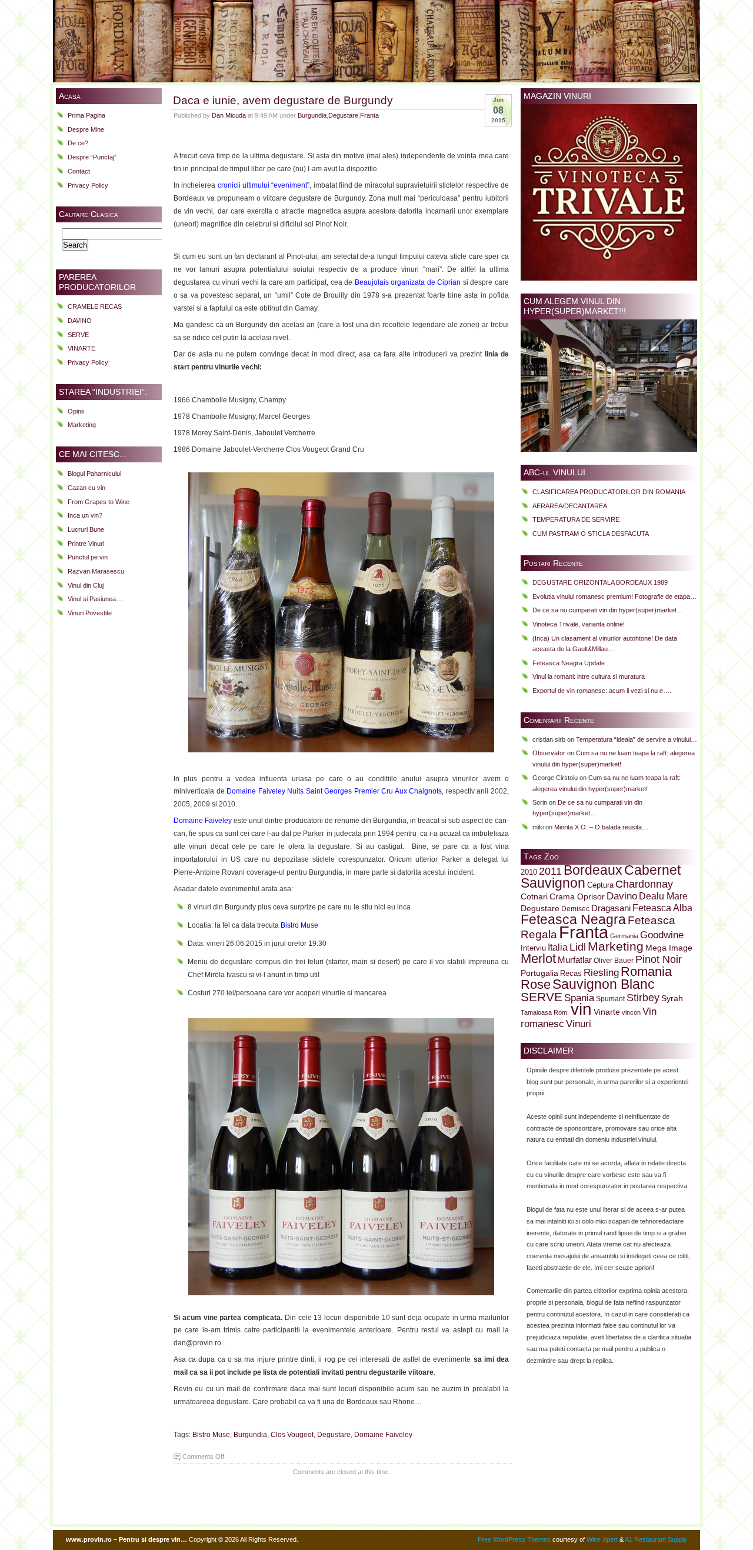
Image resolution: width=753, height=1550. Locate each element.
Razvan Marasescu (96, 571)
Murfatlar (575, 960)
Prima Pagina (86, 115)
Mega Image (668, 948)
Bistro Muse (299, 925)
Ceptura (600, 885)
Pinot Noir (658, 959)
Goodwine (662, 935)
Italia (558, 947)
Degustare (343, 115)
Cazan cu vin (86, 487)
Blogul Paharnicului (94, 473)
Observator (548, 752)
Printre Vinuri (86, 543)
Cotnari (534, 896)
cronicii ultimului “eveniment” (264, 185)
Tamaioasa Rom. (545, 1012)
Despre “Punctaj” (92, 157)
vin (581, 1009)
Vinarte (607, 1011)
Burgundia (312, 115)
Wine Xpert (602, 1539)
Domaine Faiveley (203, 820)
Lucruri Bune (86, 529)
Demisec (575, 908)
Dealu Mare (663, 896)
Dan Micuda (229, 115)
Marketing (82, 424)
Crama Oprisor (577, 896)
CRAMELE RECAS (95, 306)
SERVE (78, 334)
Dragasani (611, 908)
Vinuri (578, 1023)
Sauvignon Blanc (603, 984)
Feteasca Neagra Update (568, 662)
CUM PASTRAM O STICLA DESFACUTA (590, 533)
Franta (369, 115)
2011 (550, 871)
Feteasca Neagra (573, 919)
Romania (646, 971)
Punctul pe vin (88, 557)
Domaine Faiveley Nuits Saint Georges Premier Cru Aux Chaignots (334, 791)
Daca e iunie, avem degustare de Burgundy (283, 100)
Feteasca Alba (662, 908)
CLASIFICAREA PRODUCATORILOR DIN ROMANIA (608, 491)
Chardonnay (644, 884)
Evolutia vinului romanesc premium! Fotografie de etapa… (614, 596)
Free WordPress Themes (514, 1539)
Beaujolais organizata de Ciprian (408, 282)
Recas (571, 973)
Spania (579, 998)
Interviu (533, 948)
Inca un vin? (85, 515)
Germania (624, 935)
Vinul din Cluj (86, 585)
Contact (79, 171)
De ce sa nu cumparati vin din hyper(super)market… (607, 610)
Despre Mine (86, 129)
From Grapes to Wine (98, 501)
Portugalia (539, 973)
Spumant (610, 998)
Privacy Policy (88, 185)
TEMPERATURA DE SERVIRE (575, 519)
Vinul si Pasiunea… (95, 598)
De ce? (78, 142)
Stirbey (643, 997)
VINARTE (81, 348)
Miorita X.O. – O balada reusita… (601, 827)
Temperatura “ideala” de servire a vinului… (636, 739)
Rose (536, 984)
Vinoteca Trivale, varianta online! (578, 624)
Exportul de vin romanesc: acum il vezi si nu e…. (601, 690)
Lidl (577, 947)
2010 (529, 872)
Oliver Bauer (614, 960)
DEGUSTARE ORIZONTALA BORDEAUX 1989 (600, 582)
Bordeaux (593, 870)
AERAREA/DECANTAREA (569, 505)
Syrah (672, 998)
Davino (622, 896)
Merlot (538, 958)
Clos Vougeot (292, 1435)
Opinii (76, 411)
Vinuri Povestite (90, 612)
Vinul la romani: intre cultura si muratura (588, 676)
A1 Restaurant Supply (656, 1539)
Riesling (601, 972)
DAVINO (80, 320)
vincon (631, 1012)
